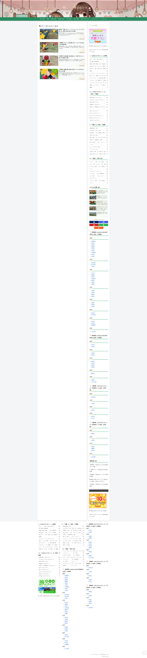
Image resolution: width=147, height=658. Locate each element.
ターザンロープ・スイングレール (99, 171)
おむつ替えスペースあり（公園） (99, 130)
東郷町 (93, 448)
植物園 (100, 80)
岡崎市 (93, 433)
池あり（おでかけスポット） (99, 110)
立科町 (93, 290)
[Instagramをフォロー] (103, 222)
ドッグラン (99, 144)
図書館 (99, 87)
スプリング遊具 (103, 161)
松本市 (93, 323)
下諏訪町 (93, 278)
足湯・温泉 (93, 66)
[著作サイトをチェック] (94, 222)
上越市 (93, 403)
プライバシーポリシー (95, 654)
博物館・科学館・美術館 (45, 530)
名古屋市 (93, 456)
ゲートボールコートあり (99, 149)
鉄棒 (106, 164)
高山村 (93, 363)
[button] (107, 25)
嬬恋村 (93, 365)
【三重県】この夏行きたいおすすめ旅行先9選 (98, 485)
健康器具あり (104, 173)
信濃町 (93, 284)
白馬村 (93, 313)
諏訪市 (93, 280)
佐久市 (93, 273)
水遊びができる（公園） (99, 135)
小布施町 (93, 252)
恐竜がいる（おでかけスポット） (99, 117)
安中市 (93, 344)
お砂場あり (104, 166)
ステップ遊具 (68, 561)
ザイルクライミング (99, 178)
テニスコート (104, 142)
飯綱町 (93, 246)
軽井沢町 (93, 262)
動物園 (49, 536)
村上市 (93, 418)
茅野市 (93, 294)
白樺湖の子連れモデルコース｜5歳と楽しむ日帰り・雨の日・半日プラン (98, 480)
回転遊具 (105, 180)
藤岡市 (93, 373)
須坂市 (93, 282)
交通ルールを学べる (79, 542)
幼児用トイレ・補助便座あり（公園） (99, 139)
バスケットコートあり (103, 137)
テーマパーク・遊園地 (103, 66)
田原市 (93, 446)
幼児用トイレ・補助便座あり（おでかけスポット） (99, 107)
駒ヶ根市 (93, 264)
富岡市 (93, 367)
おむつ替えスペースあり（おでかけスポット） (99, 99)
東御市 (93, 296)
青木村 (93, 243)
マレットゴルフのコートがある (99, 146)
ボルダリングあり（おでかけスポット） (99, 115)
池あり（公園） (93, 137)
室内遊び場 (56, 530)
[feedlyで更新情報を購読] (103, 225)
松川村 (93, 321)
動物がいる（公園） (103, 151)
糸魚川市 (93, 397)
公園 (92, 59)
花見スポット (93, 68)
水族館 (98, 75)
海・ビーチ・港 (104, 75)
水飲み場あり (93, 132)
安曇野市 (93, 241)
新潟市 (93, 410)
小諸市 (93, 266)
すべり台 (93, 161)
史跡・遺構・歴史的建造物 (99, 61)
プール (92, 82)
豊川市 (93, 450)
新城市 (93, 440)
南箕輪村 (93, 325)
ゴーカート (79, 565)
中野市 (93, 306)
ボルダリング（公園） (95, 166)
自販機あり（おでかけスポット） (99, 104)
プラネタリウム (93, 80)
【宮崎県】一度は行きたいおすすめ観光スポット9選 (98, 465)
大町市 (93, 254)
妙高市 (93, 416)
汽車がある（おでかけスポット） (99, 120)
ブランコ (92, 164)
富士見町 (93, 314)
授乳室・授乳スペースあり (99, 102)
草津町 (93, 354)
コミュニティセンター (99, 82)
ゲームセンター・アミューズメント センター (99, 73)
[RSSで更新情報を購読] (98, 228)
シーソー (79, 561)
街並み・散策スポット (102, 59)
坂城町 (93, 274)
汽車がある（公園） (94, 151)
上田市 (93, 250)
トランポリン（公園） (95, 180)
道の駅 (99, 68)
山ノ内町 (93, 331)
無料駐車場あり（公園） (99, 128)
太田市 (93, 346)
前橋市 (93, 380)
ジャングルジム (94, 173)
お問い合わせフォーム (104, 654)
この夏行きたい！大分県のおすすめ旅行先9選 (98, 470)
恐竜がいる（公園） (73, 544)
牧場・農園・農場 (55, 542)
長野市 (93, 302)
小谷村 (93, 256)
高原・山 (92, 75)
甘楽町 (93, 353)
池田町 (93, 245)
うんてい (99, 168)
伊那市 (93, 248)
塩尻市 (93, 276)
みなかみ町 (94, 381)
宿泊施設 (105, 68)
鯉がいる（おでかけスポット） (99, 113)
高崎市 (93, 361)
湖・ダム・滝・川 (44, 542)
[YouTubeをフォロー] (94, 225)
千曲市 (93, 292)
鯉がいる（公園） (94, 142)
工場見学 (105, 80)
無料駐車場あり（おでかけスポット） (99, 97)
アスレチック (99, 164)
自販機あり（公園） (103, 132)
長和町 (93, 304)
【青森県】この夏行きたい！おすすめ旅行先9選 (98, 475)
